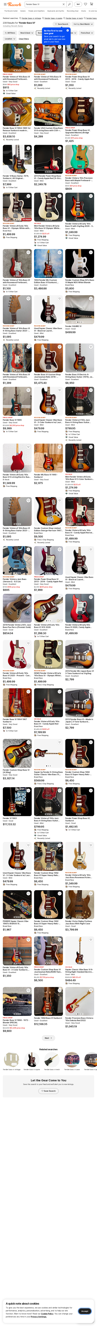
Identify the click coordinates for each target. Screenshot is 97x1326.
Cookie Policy (47, 1314)
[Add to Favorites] (28, 47)
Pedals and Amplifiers (37, 11)
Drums (83, 11)
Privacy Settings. (39, 1316)
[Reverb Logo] (14, 4)
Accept (84, 1311)
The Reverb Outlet (11, 11)
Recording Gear (73, 11)
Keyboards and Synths (55, 11)
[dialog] (48, 1311)
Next (47, 1038)
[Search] (69, 4)
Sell (78, 4)
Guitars (23, 11)
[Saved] (85, 4)
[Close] (63, 4)
